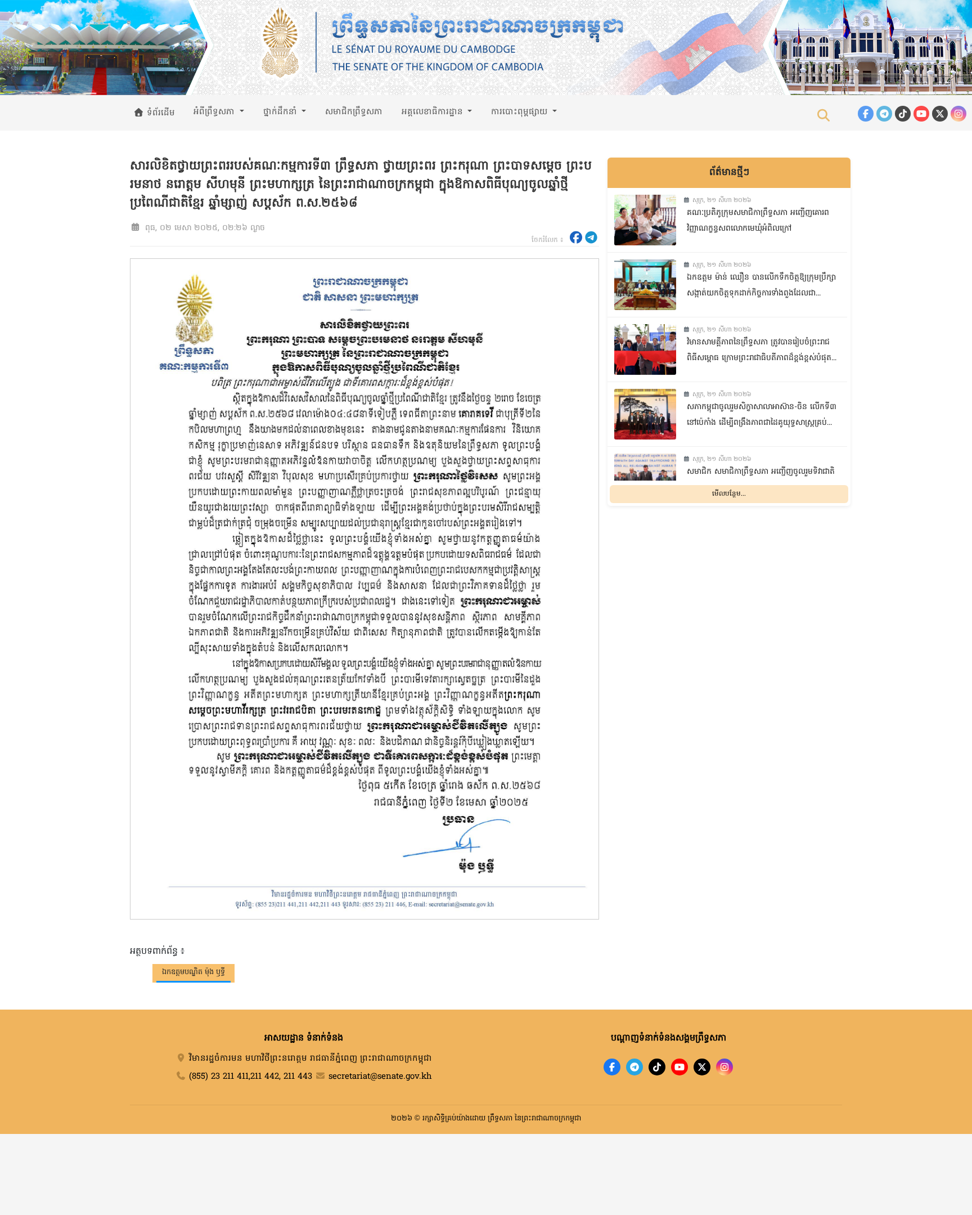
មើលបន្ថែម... (729, 494)
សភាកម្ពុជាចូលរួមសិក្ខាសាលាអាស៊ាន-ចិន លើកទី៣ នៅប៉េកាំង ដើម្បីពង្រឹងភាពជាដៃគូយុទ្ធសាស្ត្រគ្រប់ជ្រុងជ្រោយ (761, 416)
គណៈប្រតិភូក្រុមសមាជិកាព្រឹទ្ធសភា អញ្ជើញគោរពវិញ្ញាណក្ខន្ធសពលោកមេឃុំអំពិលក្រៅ (758, 221)
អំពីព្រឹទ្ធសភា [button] (215, 112)
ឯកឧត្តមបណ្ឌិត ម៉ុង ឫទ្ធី (193, 972)
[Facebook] (866, 114)
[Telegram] (884, 114)
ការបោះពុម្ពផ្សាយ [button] (520, 112)
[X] (702, 1067)
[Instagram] (958, 114)
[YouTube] (921, 114)
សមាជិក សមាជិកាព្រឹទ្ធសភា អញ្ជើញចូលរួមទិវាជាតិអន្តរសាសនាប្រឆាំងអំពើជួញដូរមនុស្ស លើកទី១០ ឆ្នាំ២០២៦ (761, 481)
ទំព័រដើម (159, 113)
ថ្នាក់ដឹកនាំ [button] (281, 112)
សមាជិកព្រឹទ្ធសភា (353, 112)
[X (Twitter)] (940, 114)
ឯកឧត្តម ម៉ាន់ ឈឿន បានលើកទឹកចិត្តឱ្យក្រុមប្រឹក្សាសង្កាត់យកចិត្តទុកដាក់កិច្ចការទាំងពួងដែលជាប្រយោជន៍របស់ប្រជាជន (761, 287)
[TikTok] (903, 114)
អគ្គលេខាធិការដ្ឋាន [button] (434, 112)
